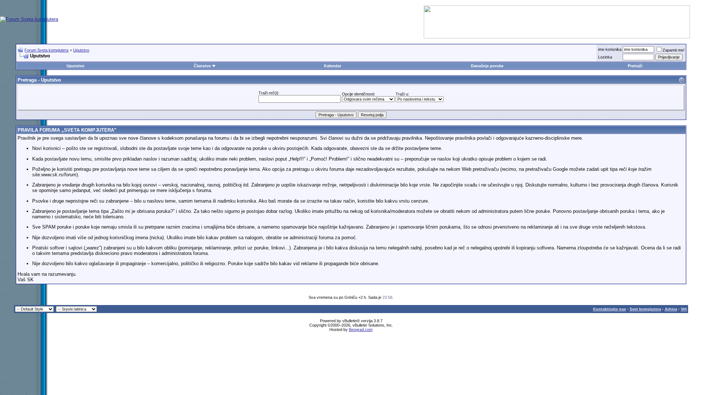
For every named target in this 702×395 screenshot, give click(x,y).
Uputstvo (81, 50)
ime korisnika (610, 49)
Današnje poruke (487, 66)
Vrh (684, 309)
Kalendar (332, 66)
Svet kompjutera (645, 309)
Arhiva (671, 309)
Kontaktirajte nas (609, 309)
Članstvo (202, 66)
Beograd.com (361, 329)
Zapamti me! (673, 50)
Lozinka (605, 57)
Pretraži (635, 66)
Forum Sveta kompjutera (46, 50)
